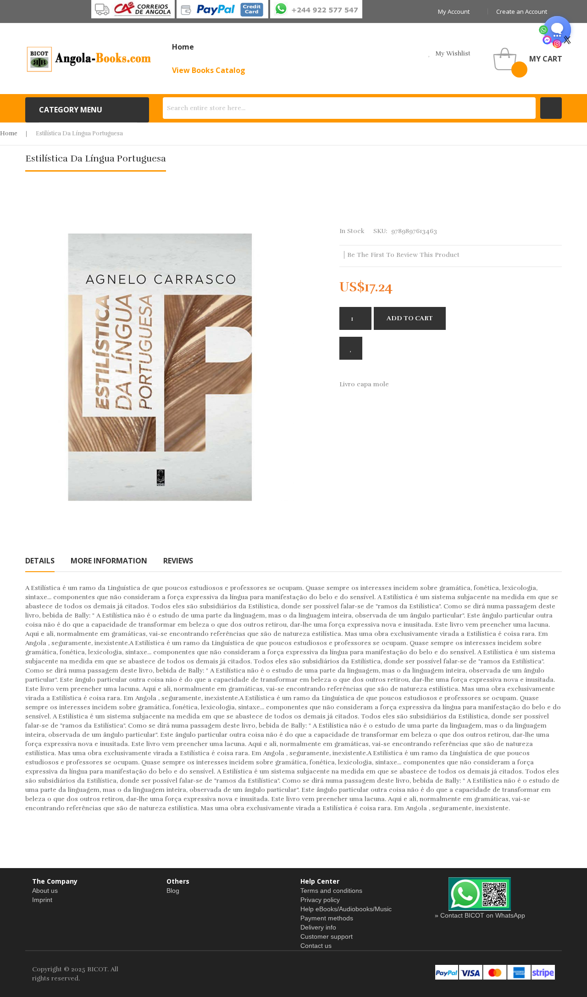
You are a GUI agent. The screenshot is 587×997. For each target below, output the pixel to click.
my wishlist (453, 53)
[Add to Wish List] (350, 348)
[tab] (40, 560)
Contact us (316, 945)
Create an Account (521, 11)
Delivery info (318, 927)
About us (45, 890)
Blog (172, 890)
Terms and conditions (331, 890)
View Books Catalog (208, 70)
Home (8, 133)
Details (40, 561)
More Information (109, 561)
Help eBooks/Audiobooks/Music (346, 909)
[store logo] (89, 58)
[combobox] (349, 108)
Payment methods (326, 918)
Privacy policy (320, 899)
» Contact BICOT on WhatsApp (480, 915)
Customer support (326, 936)
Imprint (42, 899)
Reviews (178, 561)
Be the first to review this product (403, 255)
